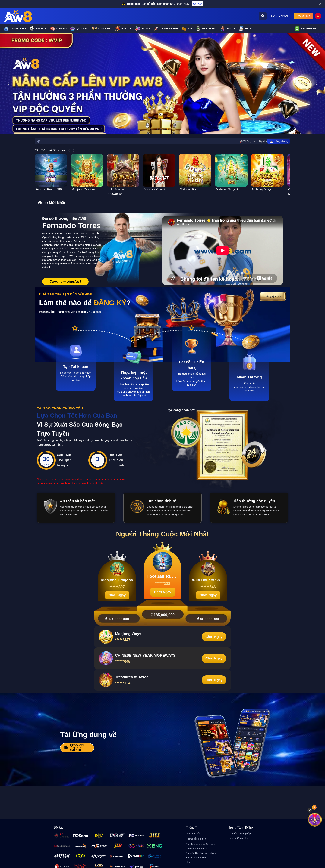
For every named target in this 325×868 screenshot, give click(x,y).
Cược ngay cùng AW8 (65, 281)
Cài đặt (197, 3)
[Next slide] (316, 83)
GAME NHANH (169, 28)
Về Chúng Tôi (193, 833)
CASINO (61, 28)
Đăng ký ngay (273, 296)
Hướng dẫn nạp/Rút (196, 857)
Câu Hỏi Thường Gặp (240, 833)
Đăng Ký (303, 15)
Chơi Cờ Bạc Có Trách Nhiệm (201, 853)
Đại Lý (231, 28)
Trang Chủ (18, 28)
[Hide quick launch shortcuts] (309, 810)
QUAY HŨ (82, 28)
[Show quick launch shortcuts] (314, 807)
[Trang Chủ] (18, 16)
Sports (41, 28)
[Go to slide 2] (161, 129)
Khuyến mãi (309, 28)
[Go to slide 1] (157, 129)
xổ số (146, 28)
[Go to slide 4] (167, 129)
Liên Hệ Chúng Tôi (238, 838)
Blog (249, 28)
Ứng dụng (209, 28)
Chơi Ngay (117, 595)
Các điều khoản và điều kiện (200, 844)
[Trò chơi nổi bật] (315, 820)
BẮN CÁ (126, 28)
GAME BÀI (105, 28)
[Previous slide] (8, 83)
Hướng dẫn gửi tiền (196, 839)
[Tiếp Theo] (73, 150)
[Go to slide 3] (164, 129)
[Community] (263, 16)
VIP (190, 28)
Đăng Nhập (280, 15)
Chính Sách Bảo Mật (196, 848)
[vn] (318, 16)
